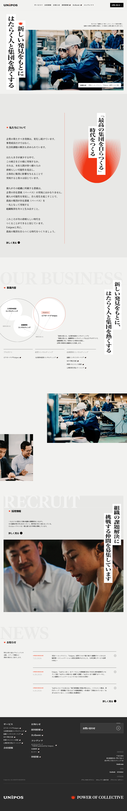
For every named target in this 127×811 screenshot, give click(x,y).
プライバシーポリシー (117, 780)
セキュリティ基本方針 (102, 780)
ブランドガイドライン (87, 780)
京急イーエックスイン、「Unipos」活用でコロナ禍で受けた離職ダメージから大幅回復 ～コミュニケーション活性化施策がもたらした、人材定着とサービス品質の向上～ (104, 85)
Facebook (112, 772)
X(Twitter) (120, 772)
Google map (119, 764)
